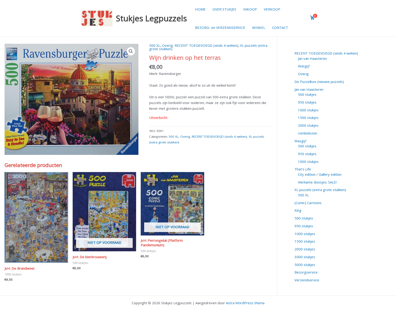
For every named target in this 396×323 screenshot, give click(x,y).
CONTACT (280, 27)
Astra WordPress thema (245, 303)
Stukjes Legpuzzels (151, 18)
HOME (200, 9)
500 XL (154, 45)
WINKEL (258, 27)
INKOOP (250, 9)
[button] (131, 51)
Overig (167, 45)
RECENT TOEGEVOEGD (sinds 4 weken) (206, 45)
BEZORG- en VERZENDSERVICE (220, 27)
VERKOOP (272, 9)
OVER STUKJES (224, 9)
